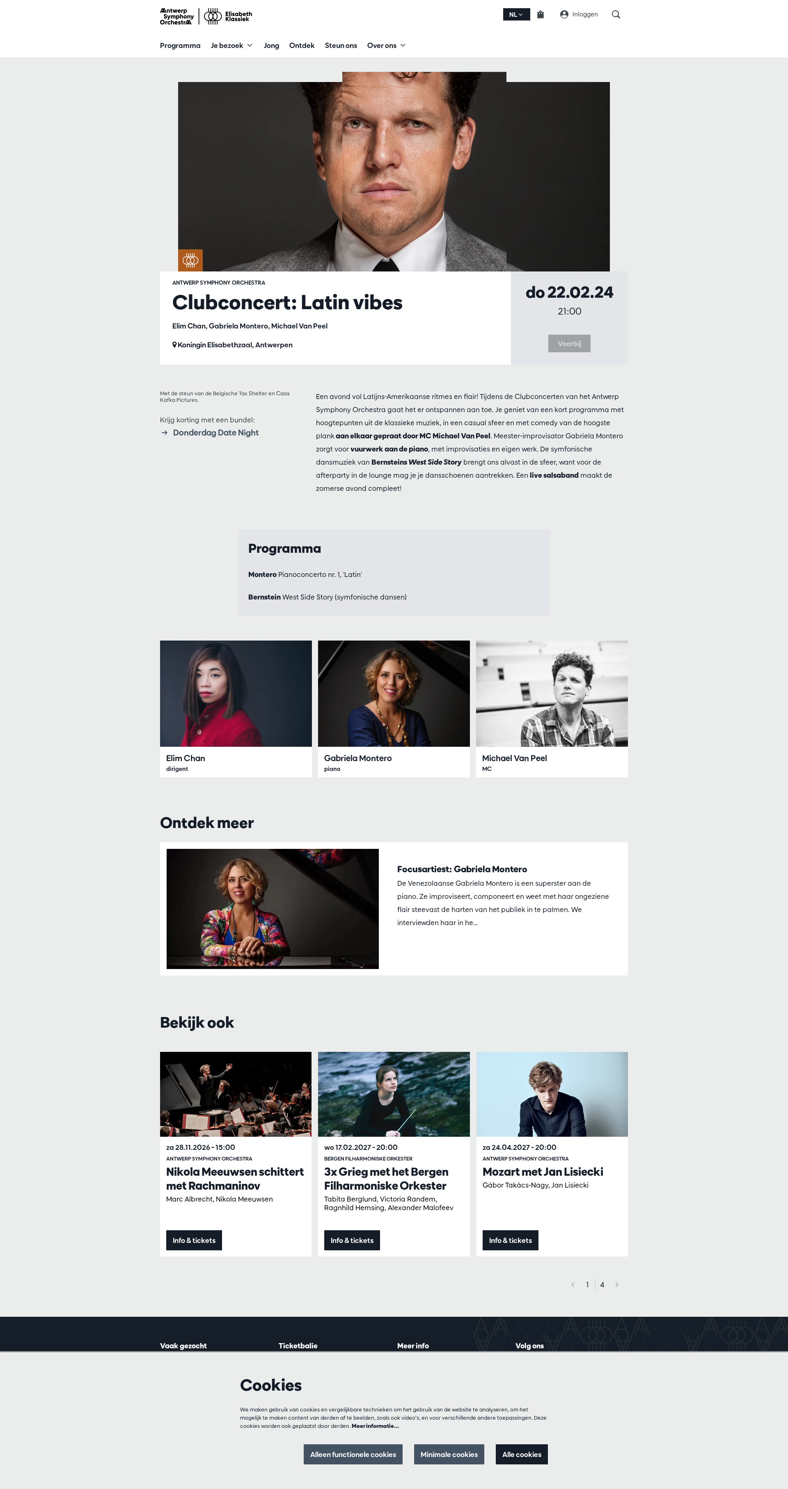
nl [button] (513, 14)
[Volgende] (617, 1284)
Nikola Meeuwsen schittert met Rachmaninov (235, 1179)
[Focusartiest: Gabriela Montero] (273, 909)
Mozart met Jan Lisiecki (543, 1172)
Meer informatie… (375, 1426)
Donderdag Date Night (216, 432)
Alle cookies (521, 1454)
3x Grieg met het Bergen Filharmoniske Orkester (386, 1179)
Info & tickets (194, 1240)
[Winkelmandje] (545, 14)
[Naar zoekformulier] (620, 14)
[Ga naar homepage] (206, 16)
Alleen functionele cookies (353, 1454)
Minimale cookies (449, 1454)
